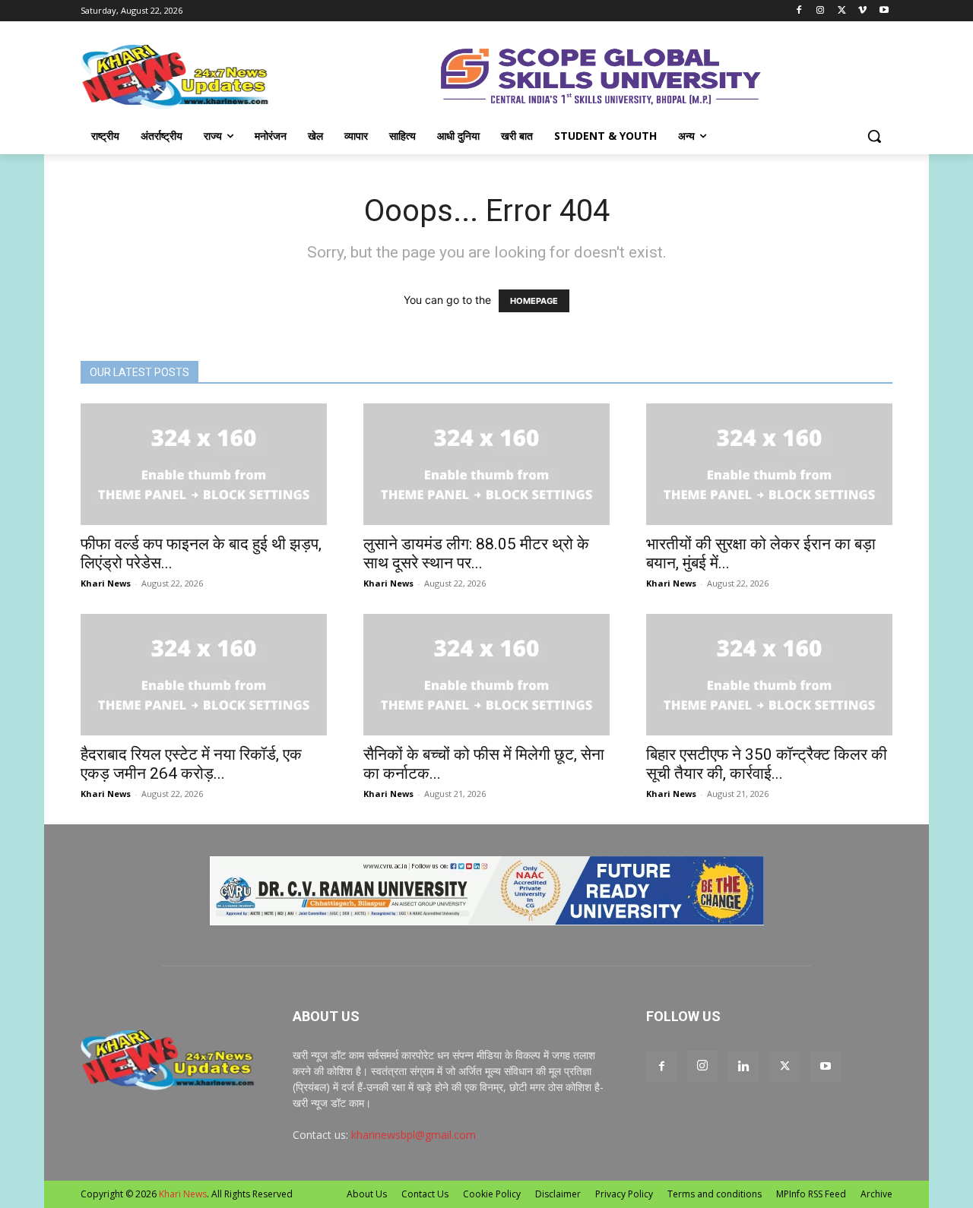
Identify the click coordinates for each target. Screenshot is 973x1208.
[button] (874, 136)
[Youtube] (883, 11)
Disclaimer (558, 1193)
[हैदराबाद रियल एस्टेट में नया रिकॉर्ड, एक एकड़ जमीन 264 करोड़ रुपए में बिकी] (204, 674)
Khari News (106, 583)
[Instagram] (820, 11)
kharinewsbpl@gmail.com (413, 1134)
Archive (876, 1193)
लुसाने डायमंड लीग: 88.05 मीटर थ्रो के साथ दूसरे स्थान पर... (476, 553)
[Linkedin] (743, 1066)
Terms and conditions (714, 1193)
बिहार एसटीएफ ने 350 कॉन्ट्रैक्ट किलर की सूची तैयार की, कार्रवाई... (766, 764)
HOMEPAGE (534, 301)
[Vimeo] (862, 11)
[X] (842, 11)
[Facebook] (799, 11)
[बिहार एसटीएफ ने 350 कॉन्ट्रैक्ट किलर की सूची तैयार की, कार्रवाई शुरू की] (769, 674)
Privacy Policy (624, 1193)
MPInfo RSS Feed (811, 1193)
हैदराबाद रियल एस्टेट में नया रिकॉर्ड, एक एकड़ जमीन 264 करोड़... (191, 764)
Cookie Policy (492, 1193)
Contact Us (424, 1193)
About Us (367, 1193)
